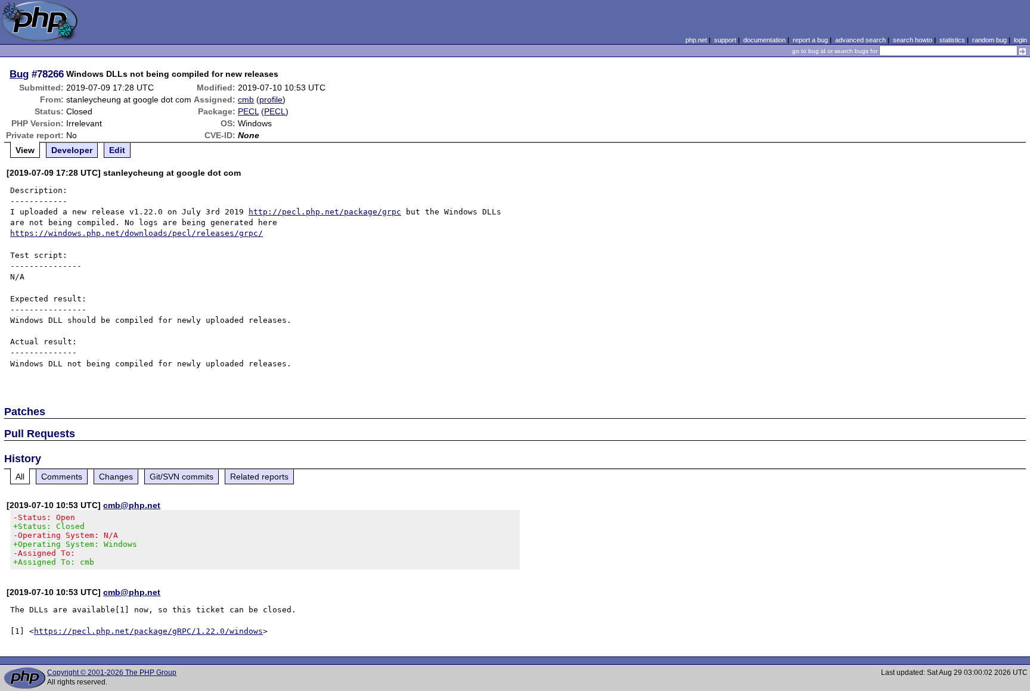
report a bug (810, 39)
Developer (71, 150)
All (19, 476)
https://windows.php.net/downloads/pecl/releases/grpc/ (136, 233)
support (725, 39)
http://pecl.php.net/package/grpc (325, 211)
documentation (764, 39)
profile (271, 99)
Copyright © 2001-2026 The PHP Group (111, 672)
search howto (912, 39)
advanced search (860, 39)
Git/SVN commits (181, 476)
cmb (246, 99)
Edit (117, 150)
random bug (989, 39)
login (1020, 39)
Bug (19, 74)
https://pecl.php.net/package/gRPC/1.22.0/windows (148, 631)
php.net (696, 39)
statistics (952, 39)
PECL (248, 111)
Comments (61, 476)
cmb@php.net (131, 505)
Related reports (259, 476)
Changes (116, 476)
